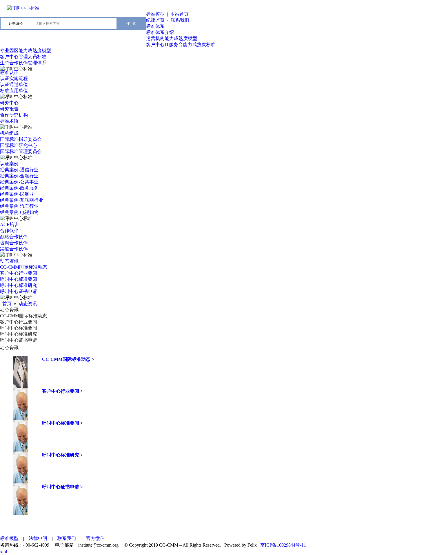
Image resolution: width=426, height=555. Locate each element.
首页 (7, 303)
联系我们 (180, 20)
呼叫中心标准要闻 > (62, 423)
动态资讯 (9, 261)
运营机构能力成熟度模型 (171, 38)
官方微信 (95, 538)
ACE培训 (9, 224)
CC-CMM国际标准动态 (23, 267)
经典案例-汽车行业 (19, 206)
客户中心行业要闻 (18, 273)
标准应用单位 (14, 90)
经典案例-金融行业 (19, 175)
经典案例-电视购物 (19, 212)
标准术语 (9, 121)
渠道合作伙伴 (14, 248)
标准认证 (9, 72)
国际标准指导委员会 (21, 139)
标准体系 (155, 26)
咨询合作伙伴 (14, 242)
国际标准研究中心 (18, 145)
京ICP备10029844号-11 (283, 545)
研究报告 (9, 108)
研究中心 (9, 102)
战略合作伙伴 (14, 236)
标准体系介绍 (160, 32)
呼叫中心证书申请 (18, 291)
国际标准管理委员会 (21, 151)
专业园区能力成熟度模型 (25, 50)
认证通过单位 (14, 84)
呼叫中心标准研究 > (62, 454)
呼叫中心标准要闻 (18, 279)
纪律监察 (155, 20)
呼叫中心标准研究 (18, 285)
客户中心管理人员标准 (23, 56)
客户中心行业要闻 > (62, 391)
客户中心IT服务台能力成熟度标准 (180, 44)
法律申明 (38, 538)
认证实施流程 (14, 78)
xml (3, 551)
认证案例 (9, 163)
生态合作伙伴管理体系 (23, 62)
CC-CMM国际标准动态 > (68, 359)
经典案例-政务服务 (19, 187)
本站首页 (179, 14)
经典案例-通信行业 (19, 169)
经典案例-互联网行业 (21, 200)
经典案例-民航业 (17, 194)
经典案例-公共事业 (19, 181)
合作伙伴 (9, 230)
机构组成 (9, 133)
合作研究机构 (14, 114)
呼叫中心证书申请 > (62, 486)
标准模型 (155, 14)
